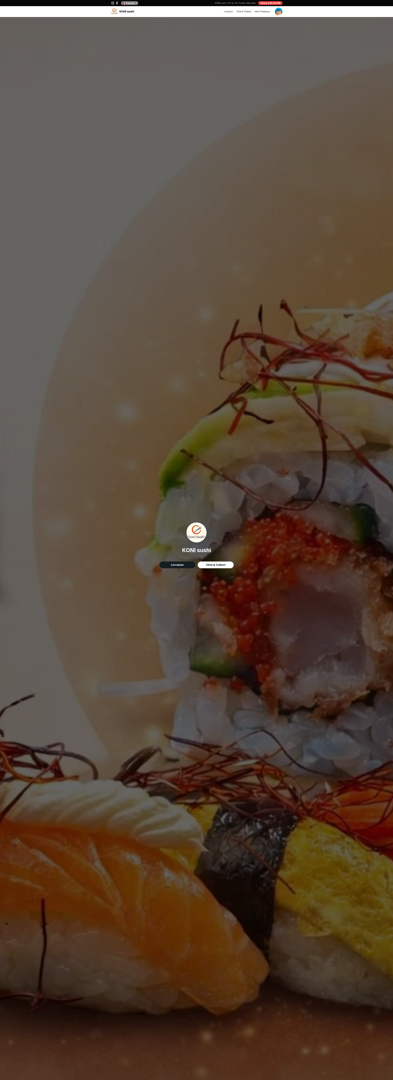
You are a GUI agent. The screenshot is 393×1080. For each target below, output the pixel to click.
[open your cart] (278, 11)
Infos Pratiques (262, 11)
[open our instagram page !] (112, 3)
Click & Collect (244, 11)
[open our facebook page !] (117, 3)
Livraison (228, 11)
